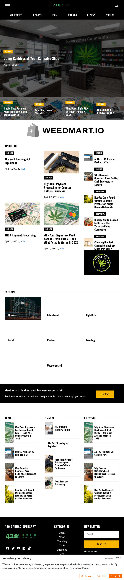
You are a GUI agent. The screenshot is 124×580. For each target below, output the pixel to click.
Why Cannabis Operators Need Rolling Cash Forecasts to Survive (106, 179)
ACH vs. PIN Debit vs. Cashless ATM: (105, 160)
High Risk (8, 51)
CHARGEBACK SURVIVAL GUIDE (105, 111)
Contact (105, 394)
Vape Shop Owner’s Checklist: (43, 111)
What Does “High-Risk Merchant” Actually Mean (76, 111)
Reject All (101, 576)
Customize (86, 576)
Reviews (51, 340)
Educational (100, 191)
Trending (90, 340)
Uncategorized (54, 365)
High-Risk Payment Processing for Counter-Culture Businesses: (58, 187)
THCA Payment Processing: (20, 235)
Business (99, 169)
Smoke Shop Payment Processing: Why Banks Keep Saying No (15, 111)
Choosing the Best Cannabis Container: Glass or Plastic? (104, 245)
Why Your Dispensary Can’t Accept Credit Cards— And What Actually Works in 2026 (61, 238)
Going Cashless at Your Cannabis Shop (31, 58)
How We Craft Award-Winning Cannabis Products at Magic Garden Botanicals (105, 202)
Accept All (115, 576)
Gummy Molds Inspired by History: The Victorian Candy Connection (106, 224)
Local (11, 340)
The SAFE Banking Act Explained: (17, 161)
